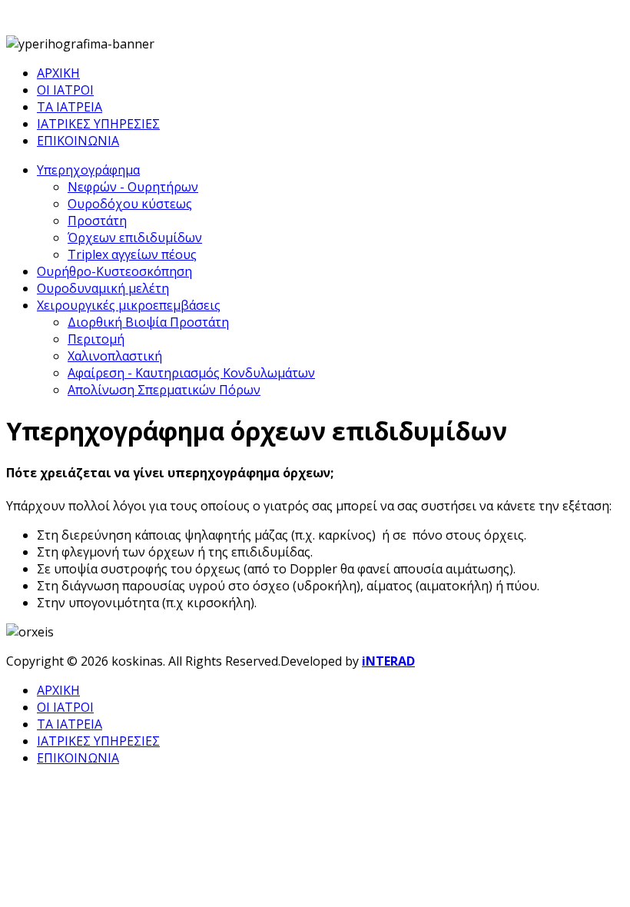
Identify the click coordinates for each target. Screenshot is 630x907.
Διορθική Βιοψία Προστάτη (148, 322)
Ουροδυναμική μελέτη (103, 288)
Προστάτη (97, 220)
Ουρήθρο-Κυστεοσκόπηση (114, 271)
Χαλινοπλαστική (115, 355)
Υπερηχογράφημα (88, 169)
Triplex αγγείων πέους (132, 254)
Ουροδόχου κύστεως (130, 203)
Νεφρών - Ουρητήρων (133, 186)
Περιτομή (96, 339)
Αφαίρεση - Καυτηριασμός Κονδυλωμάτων (191, 372)
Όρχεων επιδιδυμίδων (135, 237)
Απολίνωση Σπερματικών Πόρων (164, 389)
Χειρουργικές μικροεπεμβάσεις (128, 305)
